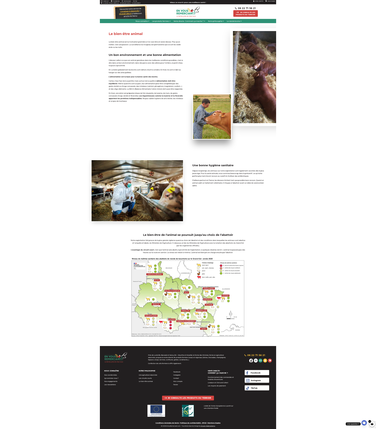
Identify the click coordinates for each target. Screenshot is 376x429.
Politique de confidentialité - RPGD (193, 423)
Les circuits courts (145, 378)
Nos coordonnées (110, 375)
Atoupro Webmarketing (208, 426)
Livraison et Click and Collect (218, 383)
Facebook (176, 372)
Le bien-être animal (146, 381)
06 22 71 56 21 (247, 8)
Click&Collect (125, 14)
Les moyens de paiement (217, 386)
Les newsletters (110, 385)
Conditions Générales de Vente (167, 423)
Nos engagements (110, 381)
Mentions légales (214, 423)
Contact (176, 378)
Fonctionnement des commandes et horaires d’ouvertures (221, 378)
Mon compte (177, 381)
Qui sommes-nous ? (111, 378)
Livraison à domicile (129, 11)
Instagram (176, 375)
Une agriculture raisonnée (148, 375)
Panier (175, 385)
